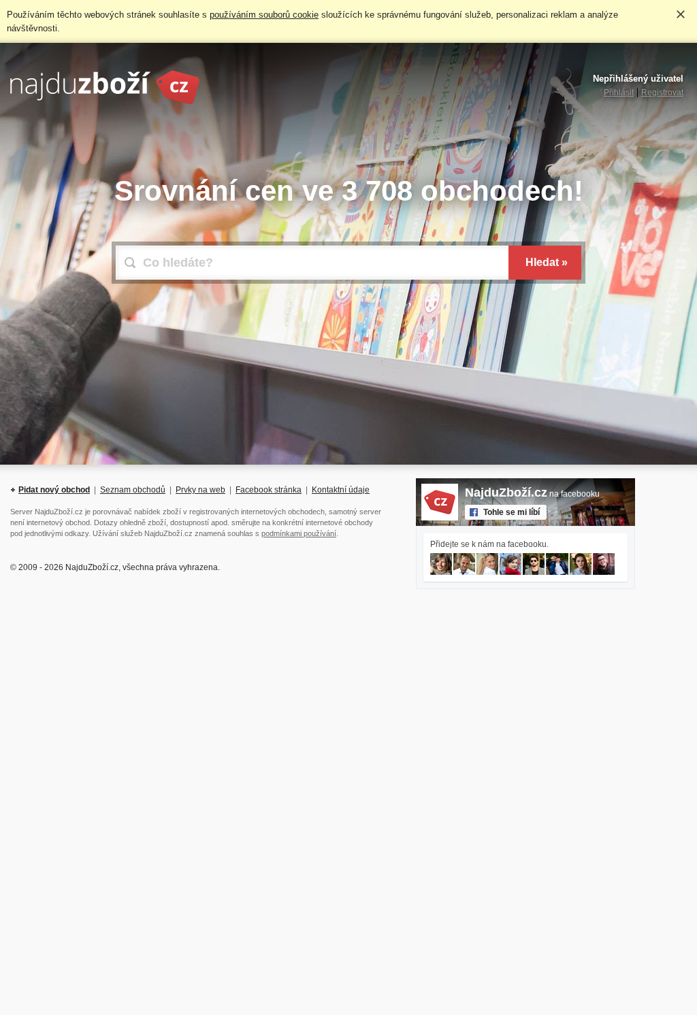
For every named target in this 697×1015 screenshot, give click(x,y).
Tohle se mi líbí (511, 512)
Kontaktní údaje (341, 490)
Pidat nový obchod (54, 490)
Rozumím (681, 14)
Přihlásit (619, 92)
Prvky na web (200, 490)
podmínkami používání (298, 533)
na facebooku (532, 494)
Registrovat (662, 92)
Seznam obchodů (132, 490)
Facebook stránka (269, 490)
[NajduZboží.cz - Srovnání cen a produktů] (104, 102)
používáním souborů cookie (264, 15)
